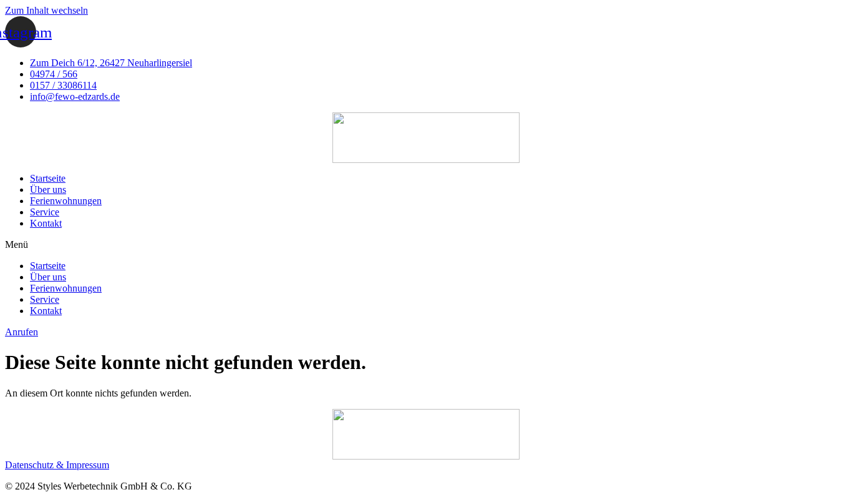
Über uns (48, 189)
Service (44, 212)
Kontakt (46, 223)
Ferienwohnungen (66, 200)
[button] (426, 244)
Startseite (47, 178)
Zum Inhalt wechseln (46, 10)
